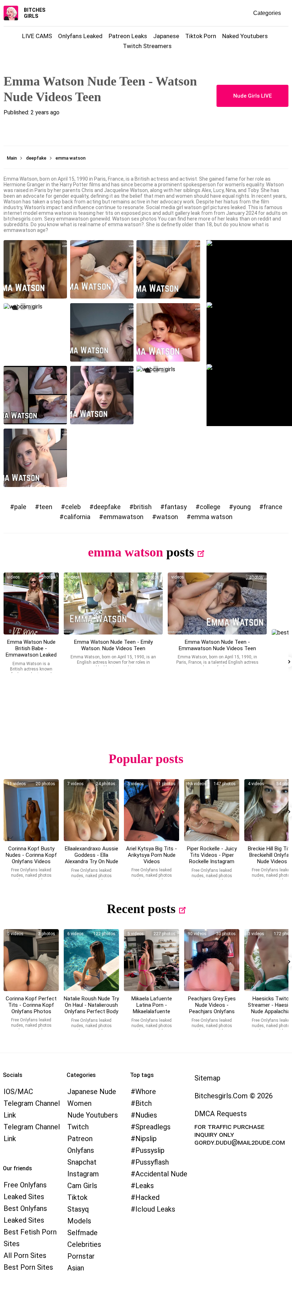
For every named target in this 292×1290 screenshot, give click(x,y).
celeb (73, 507)
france (273, 507)
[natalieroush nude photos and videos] (91, 960)
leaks (144, 1185)
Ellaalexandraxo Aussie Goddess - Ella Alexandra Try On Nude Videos (91, 858)
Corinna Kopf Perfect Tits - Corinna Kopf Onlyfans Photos (31, 1005)
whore (145, 1091)
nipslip (146, 1138)
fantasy (176, 507)
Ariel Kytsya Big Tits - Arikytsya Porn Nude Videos (151, 855)
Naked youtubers (245, 36)
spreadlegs (153, 1127)
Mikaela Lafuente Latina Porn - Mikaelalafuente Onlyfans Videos (151, 1008)
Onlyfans (80, 1150)
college (210, 507)
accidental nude (161, 1174)
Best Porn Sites (28, 1267)
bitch (143, 1103)
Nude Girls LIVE (252, 96)
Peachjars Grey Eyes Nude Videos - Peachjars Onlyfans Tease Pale (212, 1008)
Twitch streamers (147, 46)
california (77, 516)
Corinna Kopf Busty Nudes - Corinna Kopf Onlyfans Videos (31, 855)
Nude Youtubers (92, 1115)
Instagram (83, 1174)
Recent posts (141, 909)
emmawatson (123, 516)
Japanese (166, 36)
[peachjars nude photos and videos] (211, 960)
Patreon (80, 1138)
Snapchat (82, 1162)
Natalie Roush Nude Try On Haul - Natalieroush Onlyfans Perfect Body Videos (91, 1008)
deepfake (107, 507)
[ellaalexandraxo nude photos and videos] (91, 810)
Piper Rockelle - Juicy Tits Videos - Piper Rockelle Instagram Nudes (212, 858)
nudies (146, 1115)
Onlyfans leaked (80, 36)
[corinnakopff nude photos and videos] (31, 810)
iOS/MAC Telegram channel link (32, 1103)
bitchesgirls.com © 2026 (233, 1096)
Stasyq (78, 1209)
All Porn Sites (25, 1255)
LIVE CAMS (37, 36)
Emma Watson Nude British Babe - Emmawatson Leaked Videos (31, 651)
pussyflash (152, 1162)
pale (20, 507)
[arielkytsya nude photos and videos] (151, 810)
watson (167, 516)
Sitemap (207, 1078)
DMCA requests (220, 1113)
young (242, 507)
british (143, 507)
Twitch (78, 1127)
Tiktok (77, 1197)
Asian (75, 1268)
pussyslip (150, 1150)
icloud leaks (155, 1209)
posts (180, 552)
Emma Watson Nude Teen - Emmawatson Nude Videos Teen (217, 645)
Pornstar (81, 1256)
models (79, 1221)
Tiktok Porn (200, 36)
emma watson (212, 516)
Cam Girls (82, 1185)
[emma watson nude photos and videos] (217, 603)
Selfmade (82, 1232)
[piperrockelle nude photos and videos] (211, 810)
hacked (147, 1197)
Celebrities (84, 1244)
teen (45, 507)
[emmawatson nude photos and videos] (31, 603)
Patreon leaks (128, 36)
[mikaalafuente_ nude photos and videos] (151, 960)
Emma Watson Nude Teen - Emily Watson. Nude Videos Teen (113, 645)
